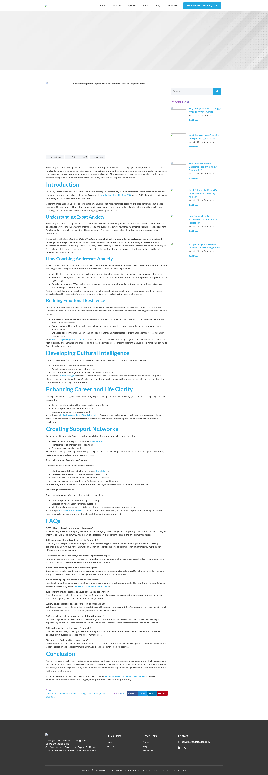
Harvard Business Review (70, 510)
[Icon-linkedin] (179, 747)
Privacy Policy (158, 770)
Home (102, 5)
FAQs (146, 5)
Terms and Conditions (176, 770)
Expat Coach (92, 693)
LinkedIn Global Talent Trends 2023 (92, 586)
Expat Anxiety (78, 693)
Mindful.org (101, 470)
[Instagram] (185, 747)
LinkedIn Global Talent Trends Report (78, 415)
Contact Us (172, 5)
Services (116, 5)
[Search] (217, 91)
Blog (158, 5)
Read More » (194, 120)
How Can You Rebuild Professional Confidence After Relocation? (203, 219)
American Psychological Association (67, 339)
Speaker (132, 5)
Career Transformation (58, 693)
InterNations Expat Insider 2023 (115, 195)
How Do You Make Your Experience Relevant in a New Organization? (203, 166)
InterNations (96, 441)
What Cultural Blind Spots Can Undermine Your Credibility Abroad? (203, 193)
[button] (132, 693)
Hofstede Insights (67, 375)
